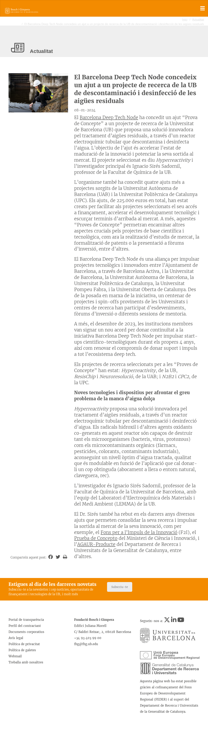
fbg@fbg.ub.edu (86, 644)
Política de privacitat (24, 644)
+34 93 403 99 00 (87, 638)
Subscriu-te (119, 587)
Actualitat (198, 19)
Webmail (15, 656)
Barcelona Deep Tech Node (109, 117)
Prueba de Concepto (95, 538)
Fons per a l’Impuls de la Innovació (139, 532)
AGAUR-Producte (96, 544)
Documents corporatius (26, 632)
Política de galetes (22, 650)
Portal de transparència (26, 620)
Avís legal (16, 638)
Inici (184, 19)
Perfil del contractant (25, 626)
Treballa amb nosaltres (26, 662)
